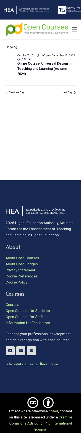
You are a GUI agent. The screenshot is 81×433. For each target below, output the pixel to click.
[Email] (31, 351)
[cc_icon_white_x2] (32, 402)
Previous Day (16, 92)
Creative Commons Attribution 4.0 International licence (40, 423)
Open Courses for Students (28, 310)
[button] (74, 29)
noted (53, 411)
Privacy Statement (20, 270)
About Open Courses (22, 258)
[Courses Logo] (37, 29)
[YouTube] (20, 351)
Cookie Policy (16, 282)
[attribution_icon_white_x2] (48, 402)
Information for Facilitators (28, 323)
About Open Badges (22, 264)
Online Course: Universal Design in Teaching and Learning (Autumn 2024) (44, 68)
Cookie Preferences (22, 276)
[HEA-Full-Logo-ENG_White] (26, 10)
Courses (12, 304)
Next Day (67, 92)
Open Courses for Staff (25, 317)
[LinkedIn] (10, 351)
